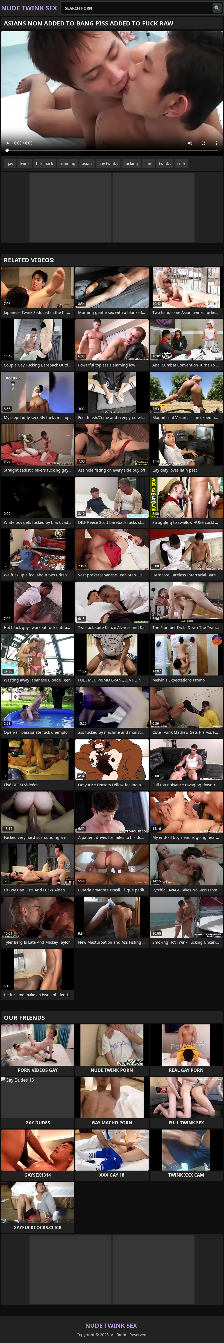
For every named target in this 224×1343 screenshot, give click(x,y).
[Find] (217, 8)
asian (87, 163)
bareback (44, 163)
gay (10, 163)
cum (148, 163)
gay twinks (108, 163)
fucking (131, 163)
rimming (67, 163)
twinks (165, 163)
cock (181, 163)
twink (25, 163)
